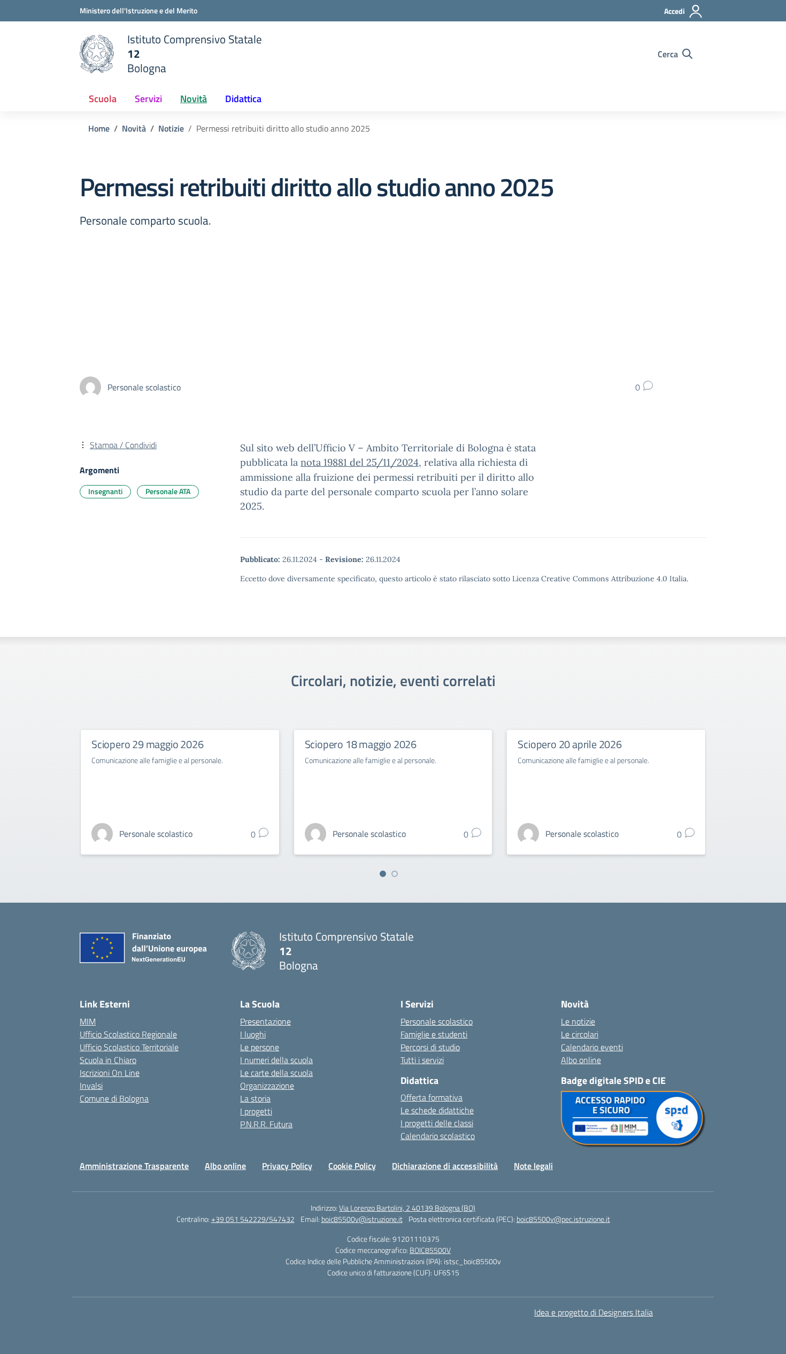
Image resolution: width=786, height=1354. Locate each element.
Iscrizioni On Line (110, 1072)
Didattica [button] (243, 98)
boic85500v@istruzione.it (362, 1219)
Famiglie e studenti (433, 1034)
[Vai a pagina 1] (383, 874)
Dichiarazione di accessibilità (445, 1165)
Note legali (533, 1165)
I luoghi (253, 1034)
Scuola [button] (103, 98)
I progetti (256, 1111)
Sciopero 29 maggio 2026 (147, 744)
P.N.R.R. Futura (266, 1124)
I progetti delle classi (436, 1123)
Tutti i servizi (422, 1059)
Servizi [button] (148, 98)
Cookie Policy (352, 1165)
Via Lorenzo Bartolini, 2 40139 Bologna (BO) (407, 1207)
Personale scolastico (436, 1021)
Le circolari (579, 1034)
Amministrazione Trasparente (134, 1165)
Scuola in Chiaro (108, 1059)
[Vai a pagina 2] (394, 874)
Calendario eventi (592, 1047)
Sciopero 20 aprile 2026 (569, 744)
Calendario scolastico (437, 1135)
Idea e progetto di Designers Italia (593, 1312)
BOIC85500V (430, 1250)
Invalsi (91, 1085)
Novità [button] (193, 98)
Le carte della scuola (276, 1072)
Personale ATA (167, 491)
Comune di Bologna (114, 1098)
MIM (88, 1021)
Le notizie (578, 1021)
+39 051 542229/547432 (253, 1219)
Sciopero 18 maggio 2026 (361, 744)
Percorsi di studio (430, 1047)
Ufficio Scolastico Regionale (128, 1034)
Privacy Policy (287, 1165)
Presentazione (265, 1021)
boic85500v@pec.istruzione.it (563, 1219)
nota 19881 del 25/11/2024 (359, 462)
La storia (255, 1098)
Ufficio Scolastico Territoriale (129, 1047)
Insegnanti (105, 491)
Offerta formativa (431, 1097)
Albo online (581, 1059)
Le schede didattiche (437, 1110)
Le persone (259, 1047)
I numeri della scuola (276, 1059)
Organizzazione (267, 1085)
